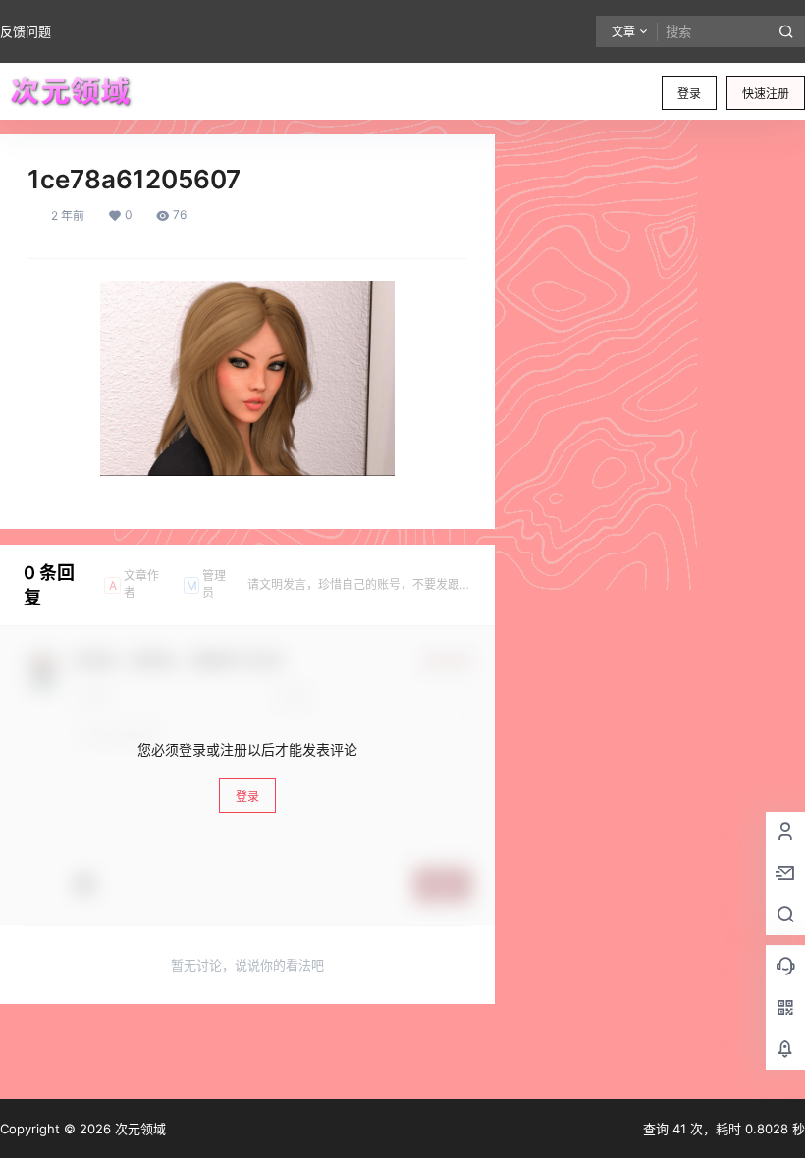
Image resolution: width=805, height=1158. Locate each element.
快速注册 (765, 93)
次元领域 (138, 1128)
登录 (689, 93)
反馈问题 (25, 31)
